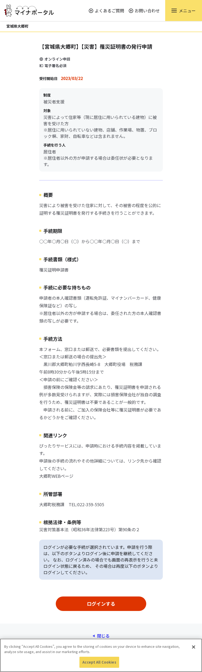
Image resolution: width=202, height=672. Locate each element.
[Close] (193, 647)
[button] (183, 10)
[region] (101, 655)
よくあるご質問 (109, 10)
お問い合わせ (147, 10)
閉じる (103, 636)
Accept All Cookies (99, 662)
